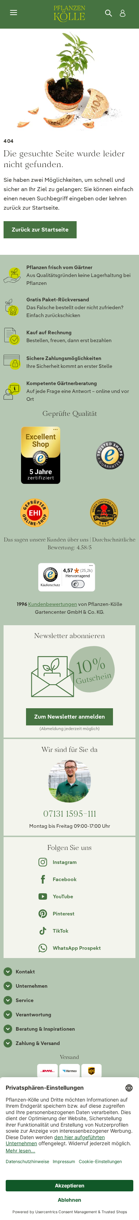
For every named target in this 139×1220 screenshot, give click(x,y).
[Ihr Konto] (121, 13)
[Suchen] (109, 13)
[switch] (77, 584)
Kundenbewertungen (52, 604)
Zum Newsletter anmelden (69, 716)
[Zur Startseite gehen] (69, 13)
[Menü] (14, 13)
